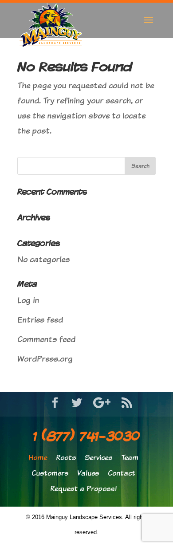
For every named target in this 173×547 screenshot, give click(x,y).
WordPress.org (45, 358)
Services (98, 458)
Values (88, 473)
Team (129, 458)
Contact (121, 473)
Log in (28, 300)
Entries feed (40, 319)
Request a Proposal (83, 489)
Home (37, 458)
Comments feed (46, 339)
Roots (66, 458)
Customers (49, 473)
